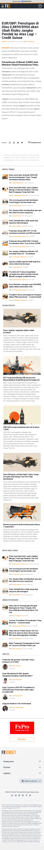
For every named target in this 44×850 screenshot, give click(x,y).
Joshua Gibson (16, 205)
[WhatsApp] (12, 795)
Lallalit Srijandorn (17, 183)
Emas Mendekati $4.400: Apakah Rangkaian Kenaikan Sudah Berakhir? (17, 675)
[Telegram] (15, 795)
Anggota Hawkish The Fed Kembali (16, 704)
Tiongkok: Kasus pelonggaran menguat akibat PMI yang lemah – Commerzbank (25, 296)
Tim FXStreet (30, 41)
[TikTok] (30, 795)
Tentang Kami (8, 761)
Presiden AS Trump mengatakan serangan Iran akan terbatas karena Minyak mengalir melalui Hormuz (23, 274)
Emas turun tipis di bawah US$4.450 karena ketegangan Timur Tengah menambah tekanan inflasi (23, 177)
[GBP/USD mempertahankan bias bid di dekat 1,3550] (22, 415)
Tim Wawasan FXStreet (19, 257)
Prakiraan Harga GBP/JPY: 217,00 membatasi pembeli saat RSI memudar (24, 232)
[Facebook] (26, 795)
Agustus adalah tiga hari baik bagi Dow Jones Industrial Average (24, 263)
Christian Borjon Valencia (19, 195)
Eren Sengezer (16, 615)
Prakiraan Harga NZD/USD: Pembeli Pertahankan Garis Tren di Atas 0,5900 (24, 242)
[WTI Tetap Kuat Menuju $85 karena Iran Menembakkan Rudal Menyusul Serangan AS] (22, 365)
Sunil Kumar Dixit (17, 696)
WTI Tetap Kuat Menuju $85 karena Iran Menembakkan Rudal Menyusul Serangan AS (21, 379)
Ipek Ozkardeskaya (17, 707)
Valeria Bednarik (17, 679)
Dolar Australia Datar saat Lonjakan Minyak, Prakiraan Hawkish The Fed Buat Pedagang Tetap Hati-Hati (23, 190)
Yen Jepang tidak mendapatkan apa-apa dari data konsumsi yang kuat (25, 211)
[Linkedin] (19, 795)
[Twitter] (23, 795)
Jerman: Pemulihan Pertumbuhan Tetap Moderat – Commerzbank (25, 621)
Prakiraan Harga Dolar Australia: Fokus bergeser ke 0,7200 (18, 661)
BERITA (4, 41)
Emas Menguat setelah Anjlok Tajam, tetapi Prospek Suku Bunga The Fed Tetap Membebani (21, 476)
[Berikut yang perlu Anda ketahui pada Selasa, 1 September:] (22, 512)
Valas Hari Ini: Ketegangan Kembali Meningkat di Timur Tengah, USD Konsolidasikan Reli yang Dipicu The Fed (23, 609)
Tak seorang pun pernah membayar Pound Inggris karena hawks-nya (23, 201)
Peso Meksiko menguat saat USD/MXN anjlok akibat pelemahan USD (25, 285)
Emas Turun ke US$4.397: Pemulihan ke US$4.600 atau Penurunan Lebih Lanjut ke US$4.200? (18, 689)
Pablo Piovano (16, 649)
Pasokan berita (35, 142)
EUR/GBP (5, 48)
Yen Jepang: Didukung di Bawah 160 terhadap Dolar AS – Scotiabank (23, 252)
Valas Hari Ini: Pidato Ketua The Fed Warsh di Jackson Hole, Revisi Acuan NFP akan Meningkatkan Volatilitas (24, 633)
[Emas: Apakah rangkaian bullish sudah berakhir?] (22, 318)
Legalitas (6, 773)
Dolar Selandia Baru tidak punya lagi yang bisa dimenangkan (23, 222)
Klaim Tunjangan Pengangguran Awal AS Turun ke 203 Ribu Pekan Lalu (24, 644)
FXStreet (7, 5)
